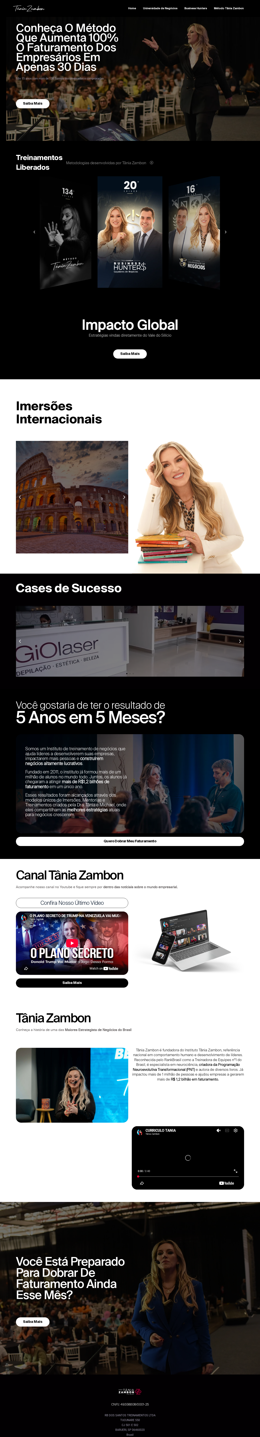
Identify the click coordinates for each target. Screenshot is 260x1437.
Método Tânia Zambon (229, 8)
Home (132, 8)
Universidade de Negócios (160, 8)
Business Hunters (195, 8)
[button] (126, 290)
